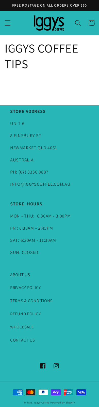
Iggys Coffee (42, 402)
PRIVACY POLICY (25, 287)
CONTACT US (22, 340)
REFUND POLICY (25, 314)
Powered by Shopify (62, 402)
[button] (7, 23)
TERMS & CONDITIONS (31, 300)
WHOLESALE (22, 327)
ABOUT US (20, 274)
